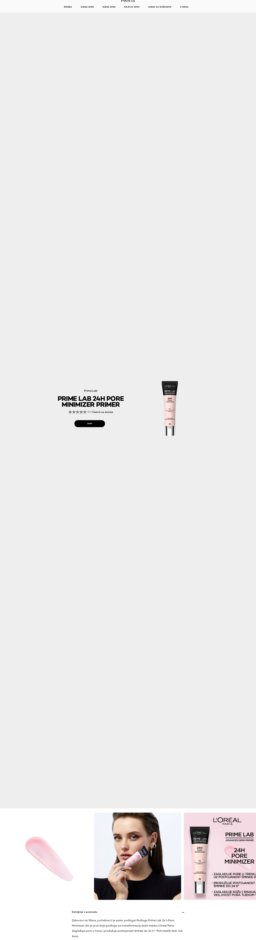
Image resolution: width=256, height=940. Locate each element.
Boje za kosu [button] (132, 7)
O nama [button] (184, 7)
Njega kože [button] (87, 7)
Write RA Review (103, 412)
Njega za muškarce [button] (159, 7)
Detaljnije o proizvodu (84, 911)
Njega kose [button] (109, 7)
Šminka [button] (68, 7)
